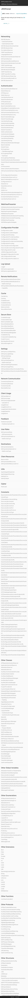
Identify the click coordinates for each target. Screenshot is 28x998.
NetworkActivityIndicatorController (11, 63)
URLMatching (5, 950)
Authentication (7, 86)
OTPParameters (5, 166)
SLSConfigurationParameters (9, 175)
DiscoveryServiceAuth (7, 501)
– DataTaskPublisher (6, 41)
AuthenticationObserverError (9, 177)
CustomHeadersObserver (8, 689)
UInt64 (3, 886)
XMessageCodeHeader (7, 790)
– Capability (4, 288)
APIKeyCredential (6, 963)
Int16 (2, 862)
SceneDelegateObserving (8, 946)
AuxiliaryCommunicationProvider (10, 671)
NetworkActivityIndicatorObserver (10, 56)
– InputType (4, 155)
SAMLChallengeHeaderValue (9, 626)
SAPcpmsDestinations (7, 447)
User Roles (5, 429)
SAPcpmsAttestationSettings (9, 984)
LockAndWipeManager (7, 708)
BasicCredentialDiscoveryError (9, 179)
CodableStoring (5, 334)
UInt (2, 880)
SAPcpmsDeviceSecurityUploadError (11, 835)
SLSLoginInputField (6, 153)
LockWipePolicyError (7, 815)
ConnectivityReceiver (7, 383)
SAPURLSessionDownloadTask (9, 46)
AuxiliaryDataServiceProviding (9, 916)
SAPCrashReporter (6, 732)
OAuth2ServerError (6, 186)
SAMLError (4, 190)
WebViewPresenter (8, 204)
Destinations (6, 444)
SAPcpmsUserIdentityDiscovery (10, 112)
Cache (3, 293)
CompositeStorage (6, 319)
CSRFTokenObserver (7, 52)
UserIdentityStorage (6, 121)
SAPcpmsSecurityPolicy (7, 991)
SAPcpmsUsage (5, 398)
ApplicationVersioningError (8, 800)
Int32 (2, 865)
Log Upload (5, 264)
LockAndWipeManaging (8, 933)
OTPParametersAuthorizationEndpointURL (13, 594)
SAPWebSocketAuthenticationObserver (12, 743)
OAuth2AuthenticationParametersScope (12, 564)
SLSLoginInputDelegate (7, 136)
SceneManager (5, 754)
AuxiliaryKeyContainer (7, 680)
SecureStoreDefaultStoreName (9, 639)
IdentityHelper (5, 478)
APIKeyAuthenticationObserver (9, 663)
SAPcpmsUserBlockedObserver (10, 61)
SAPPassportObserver (7, 738)
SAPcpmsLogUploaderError (9, 271)
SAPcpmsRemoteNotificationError (10, 281)
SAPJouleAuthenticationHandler (10, 736)
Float (2, 858)
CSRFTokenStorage (6, 65)
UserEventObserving (7, 952)
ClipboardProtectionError (8, 807)
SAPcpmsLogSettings (7, 354)
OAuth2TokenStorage (7, 119)
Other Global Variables (9, 768)
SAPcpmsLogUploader (7, 269)
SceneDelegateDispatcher (8, 751)
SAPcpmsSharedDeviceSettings (10, 993)
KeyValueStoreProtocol (7, 341)
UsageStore (4, 413)
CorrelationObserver (7, 50)
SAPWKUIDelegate (6, 944)
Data (2, 852)
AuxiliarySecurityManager (8, 682)
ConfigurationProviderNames (9, 239)
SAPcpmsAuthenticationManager (10, 142)
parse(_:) (6, 23)
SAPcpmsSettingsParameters (9, 364)
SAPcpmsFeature (6, 987)
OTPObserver (5, 93)
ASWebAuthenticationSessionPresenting (12, 215)
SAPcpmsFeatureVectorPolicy (9, 989)
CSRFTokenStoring (6, 72)
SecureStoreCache (6, 309)
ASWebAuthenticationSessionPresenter (12, 207)
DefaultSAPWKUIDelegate (8, 693)
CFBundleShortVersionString (9, 499)
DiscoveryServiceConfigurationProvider (12, 248)
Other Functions (7, 896)
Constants (5, 492)
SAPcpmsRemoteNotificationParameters (12, 286)
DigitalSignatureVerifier (7, 702)
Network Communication (10, 379)
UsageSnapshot (5, 411)
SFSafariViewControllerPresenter (10, 209)
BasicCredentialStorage (7, 117)
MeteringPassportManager (8, 721)
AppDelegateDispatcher (8, 472)
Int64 (2, 867)
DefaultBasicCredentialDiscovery (10, 108)
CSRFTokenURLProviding (8, 74)
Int (2, 860)
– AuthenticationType (7, 712)
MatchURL (4, 719)
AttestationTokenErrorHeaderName (11, 770)
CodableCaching (5, 302)
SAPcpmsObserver (6, 59)
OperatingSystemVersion (8, 871)
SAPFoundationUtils (6, 734)
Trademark (22, 995)
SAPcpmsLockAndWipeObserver (10, 749)
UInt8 (2, 888)
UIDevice (3, 878)
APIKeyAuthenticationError (8, 798)
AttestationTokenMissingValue (9, 773)
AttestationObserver (6, 667)
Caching (3, 298)
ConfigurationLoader (7, 230)
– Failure (3, 745)
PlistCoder (4, 486)
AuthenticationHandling (7, 123)
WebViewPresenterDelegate (9, 211)
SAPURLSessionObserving (8, 76)
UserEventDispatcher (7, 762)
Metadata (3, 976)
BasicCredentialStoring (7, 125)
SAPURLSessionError (7, 80)
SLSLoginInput (5, 149)
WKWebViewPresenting (7, 220)
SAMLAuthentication (7, 132)
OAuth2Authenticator (7, 99)
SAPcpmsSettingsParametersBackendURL (13, 635)
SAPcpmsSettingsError (7, 360)
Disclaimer (8, 995)
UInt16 (3, 882)
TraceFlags (4, 839)
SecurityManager (6, 756)
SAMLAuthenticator (6, 104)
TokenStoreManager (7, 760)
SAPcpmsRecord (6, 396)
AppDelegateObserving (7, 474)
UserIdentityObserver (7, 97)
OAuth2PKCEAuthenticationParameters (12, 783)
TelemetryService (6, 758)
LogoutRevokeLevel (6, 820)
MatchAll (3, 717)
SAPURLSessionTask (7, 48)
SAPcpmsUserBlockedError (9, 78)
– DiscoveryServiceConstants (9, 980)
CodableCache (5, 300)
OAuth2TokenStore (6, 129)
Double (3, 856)
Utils (3, 469)
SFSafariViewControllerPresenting (10, 218)
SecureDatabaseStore (7, 324)
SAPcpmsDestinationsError (8, 449)
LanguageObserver (6, 54)
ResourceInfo (5, 459)
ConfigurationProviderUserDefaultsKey (12, 241)
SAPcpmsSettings (6, 356)
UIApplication (5, 875)
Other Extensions (7, 847)
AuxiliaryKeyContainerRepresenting (11, 918)
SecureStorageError (6, 343)
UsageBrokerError (6, 407)
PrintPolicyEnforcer (6, 730)
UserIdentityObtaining (7, 138)
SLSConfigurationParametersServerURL (12, 644)
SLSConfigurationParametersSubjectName (13, 655)
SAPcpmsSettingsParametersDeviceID (12, 637)
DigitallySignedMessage (8, 922)
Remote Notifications (9, 276)
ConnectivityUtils (6, 386)
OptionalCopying (6, 937)
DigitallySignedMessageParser (9, 924)
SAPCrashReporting (6, 939)
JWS (24, 17)
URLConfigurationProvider (8, 256)
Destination (4, 965)
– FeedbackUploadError (8, 424)
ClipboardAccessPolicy (7, 805)
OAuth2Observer (5, 91)
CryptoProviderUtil (6, 687)
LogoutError (4, 818)
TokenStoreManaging (7, 948)
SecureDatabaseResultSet (8, 330)
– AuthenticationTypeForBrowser (10, 715)
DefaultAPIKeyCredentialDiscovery (11, 691)
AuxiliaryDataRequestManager (9, 678)
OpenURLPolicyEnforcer (8, 723)
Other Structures (7, 958)
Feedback (5, 419)
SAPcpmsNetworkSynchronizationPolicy (12, 369)
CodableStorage (5, 317)
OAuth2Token (5, 147)
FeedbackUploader (6, 421)
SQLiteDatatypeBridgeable (8, 332)
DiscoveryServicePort (7, 508)
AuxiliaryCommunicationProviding (10, 909)
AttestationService (6, 669)
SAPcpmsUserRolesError (8, 436)
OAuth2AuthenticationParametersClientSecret (14, 525)
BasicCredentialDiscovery (8, 106)
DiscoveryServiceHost (7, 505)
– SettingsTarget (5, 358)
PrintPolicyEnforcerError (8, 833)
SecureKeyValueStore (7, 326)
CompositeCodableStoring (8, 337)
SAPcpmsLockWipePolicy (8, 351)
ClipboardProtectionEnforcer (9, 684)
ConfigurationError (6, 181)
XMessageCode (5, 841)
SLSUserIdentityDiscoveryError (10, 196)
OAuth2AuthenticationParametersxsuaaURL (13, 781)
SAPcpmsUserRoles (6, 432)
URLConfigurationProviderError (10, 258)
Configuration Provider (10, 228)
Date (2, 854)
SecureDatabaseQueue (7, 328)
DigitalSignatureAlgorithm (8, 813)
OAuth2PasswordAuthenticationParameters (13, 978)
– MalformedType (6, 283)
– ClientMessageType (7, 151)
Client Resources (7, 457)
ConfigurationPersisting (7, 235)
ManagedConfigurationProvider (10, 254)
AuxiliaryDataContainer (7, 674)
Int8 (2, 869)
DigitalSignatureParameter (8, 697)
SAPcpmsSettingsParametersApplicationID (13, 629)
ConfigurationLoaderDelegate (9, 232)
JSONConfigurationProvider (9, 252)
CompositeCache (6, 305)
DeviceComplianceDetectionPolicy (10, 811)
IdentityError (4, 476)
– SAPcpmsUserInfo (6, 434)
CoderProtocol (5, 339)
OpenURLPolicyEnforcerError (9, 828)
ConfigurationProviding (7, 243)
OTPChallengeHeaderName (8, 590)
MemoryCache (5, 307)
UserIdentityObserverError (8, 199)
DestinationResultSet (7, 969)
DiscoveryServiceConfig (8, 503)
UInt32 (3, 884)
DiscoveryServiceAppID (8, 775)
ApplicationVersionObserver (9, 665)
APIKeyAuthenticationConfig (9, 961)
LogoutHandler (5, 710)
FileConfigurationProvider (8, 250)
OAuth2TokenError (6, 824)
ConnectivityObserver (7, 381)
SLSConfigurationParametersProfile (11, 642)
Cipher (3, 484)
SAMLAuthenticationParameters (10, 168)
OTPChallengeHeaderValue (8, 592)
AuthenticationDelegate (7, 134)
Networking (5, 36)
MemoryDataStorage (7, 321)
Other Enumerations (8, 795)
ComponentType (5, 809)
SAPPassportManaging (7, 942)
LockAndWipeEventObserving (9, 931)
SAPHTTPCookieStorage (8, 67)
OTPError (3, 188)
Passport (3, 725)
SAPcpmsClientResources (8, 461)
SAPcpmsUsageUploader (8, 400)
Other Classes (6, 660)
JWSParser (4, 974)
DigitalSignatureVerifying (8, 920)
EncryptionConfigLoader (8, 706)
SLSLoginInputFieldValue (8, 158)
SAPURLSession (5, 39)
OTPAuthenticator (6, 101)
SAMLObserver (5, 95)
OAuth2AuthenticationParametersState (12, 566)
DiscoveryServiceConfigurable (9, 245)
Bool (2, 850)
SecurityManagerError (7, 837)
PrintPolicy (4, 831)
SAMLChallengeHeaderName (9, 624)
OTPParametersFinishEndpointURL (10, 596)
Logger (3, 267)
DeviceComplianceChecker (8, 695)
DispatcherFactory (6, 704)
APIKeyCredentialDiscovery (9, 907)
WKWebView (4, 891)
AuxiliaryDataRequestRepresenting (11, 914)
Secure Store (6, 315)
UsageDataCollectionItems (8, 409)
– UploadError (5, 402)
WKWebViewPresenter (7, 213)
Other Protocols (7, 904)
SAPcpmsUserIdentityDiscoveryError (11, 194)
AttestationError (5, 802)
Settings (4, 349)
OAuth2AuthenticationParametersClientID (12, 523)
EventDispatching (6, 927)
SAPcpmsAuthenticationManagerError (11, 192)
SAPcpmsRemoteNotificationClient (10, 279)
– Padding (4, 700)
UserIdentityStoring (6, 140)
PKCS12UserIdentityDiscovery (9, 110)
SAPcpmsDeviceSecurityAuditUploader (12, 747)
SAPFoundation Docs (6, 1)
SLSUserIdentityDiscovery (8, 114)
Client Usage (6, 393)
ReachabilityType (6, 388)
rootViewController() (7, 899)
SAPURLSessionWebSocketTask (10, 741)
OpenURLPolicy (5, 826)
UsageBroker (4, 405)
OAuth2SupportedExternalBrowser (11, 822)
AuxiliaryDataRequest (7, 676)
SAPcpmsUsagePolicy (7, 366)
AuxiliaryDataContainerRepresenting (11, 911)
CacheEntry (4, 296)
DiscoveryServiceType (7, 512)
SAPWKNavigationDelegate (8, 222)
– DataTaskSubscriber (7, 43)
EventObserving (5, 929)
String (2, 873)
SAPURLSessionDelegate (8, 69)
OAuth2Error (4, 183)
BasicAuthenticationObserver (9, 88)
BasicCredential (5, 145)
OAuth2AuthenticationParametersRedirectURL (14, 562)
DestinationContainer (7, 967)
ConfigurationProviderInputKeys (10, 237)
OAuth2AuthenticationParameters (10, 160)
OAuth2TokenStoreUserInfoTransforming (12, 935)
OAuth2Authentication (7, 127)
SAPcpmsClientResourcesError (9, 463)
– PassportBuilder (6, 728)
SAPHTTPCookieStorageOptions (10, 982)
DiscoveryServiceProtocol (8, 510)
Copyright (3, 995)
